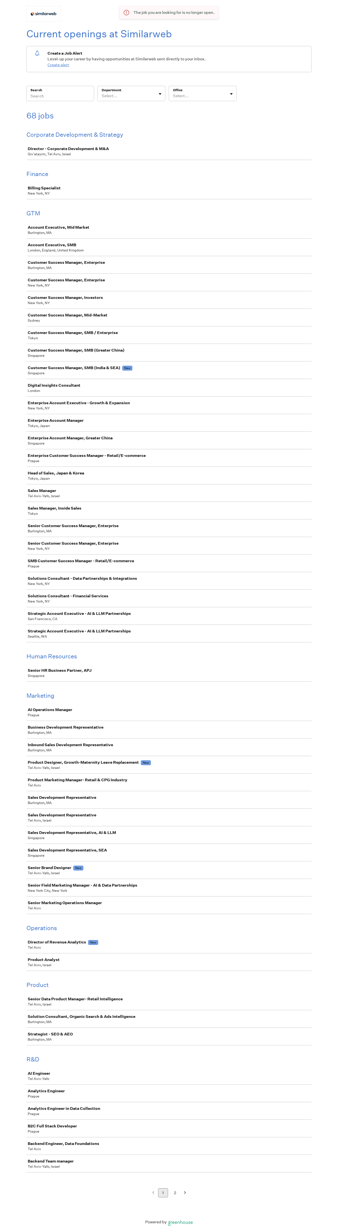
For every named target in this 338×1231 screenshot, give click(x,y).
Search (36, 90)
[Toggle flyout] (160, 94)
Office (178, 90)
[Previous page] (153, 1193)
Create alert (58, 65)
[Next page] (185, 1193)
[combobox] (173, 96)
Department (111, 90)
